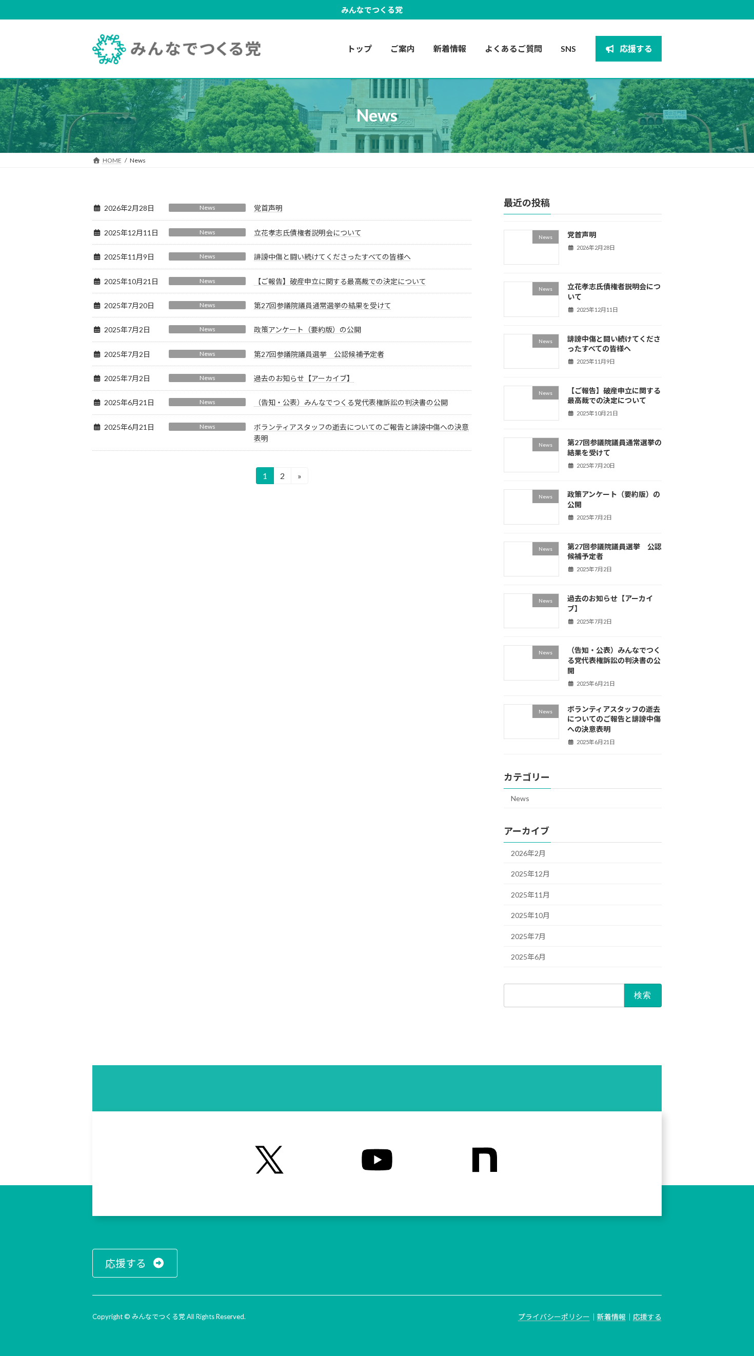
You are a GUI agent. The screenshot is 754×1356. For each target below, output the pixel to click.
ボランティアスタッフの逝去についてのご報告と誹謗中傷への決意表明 (614, 718)
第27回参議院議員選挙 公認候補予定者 (319, 354)
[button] (134, 1263)
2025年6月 (528, 956)
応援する (647, 1316)
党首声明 (268, 208)
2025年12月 (530, 873)
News (207, 207)
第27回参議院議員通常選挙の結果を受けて (322, 305)
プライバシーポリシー (554, 1316)
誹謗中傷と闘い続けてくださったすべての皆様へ (332, 256)
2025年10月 (530, 915)
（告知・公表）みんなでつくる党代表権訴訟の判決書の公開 (351, 402)
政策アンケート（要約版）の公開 (307, 329)
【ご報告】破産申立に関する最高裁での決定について (340, 281)
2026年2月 (528, 852)
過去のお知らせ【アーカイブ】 (304, 378)
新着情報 (611, 1316)
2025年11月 (530, 894)
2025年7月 (528, 935)
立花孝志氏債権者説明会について (308, 232)
